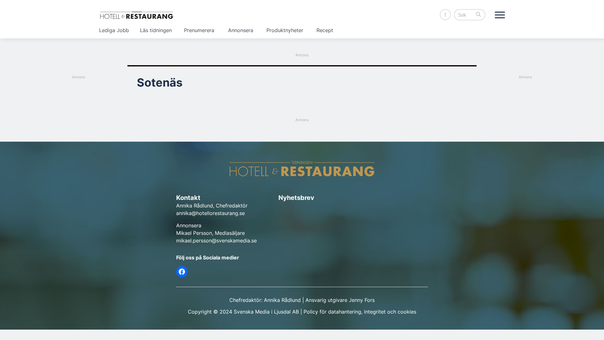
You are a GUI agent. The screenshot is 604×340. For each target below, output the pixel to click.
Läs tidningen (156, 30)
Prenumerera (199, 30)
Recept (324, 30)
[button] (478, 15)
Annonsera (240, 30)
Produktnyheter (284, 30)
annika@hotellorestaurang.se (210, 213)
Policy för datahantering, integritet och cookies (360, 312)
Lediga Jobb (114, 30)
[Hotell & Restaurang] (136, 15)
